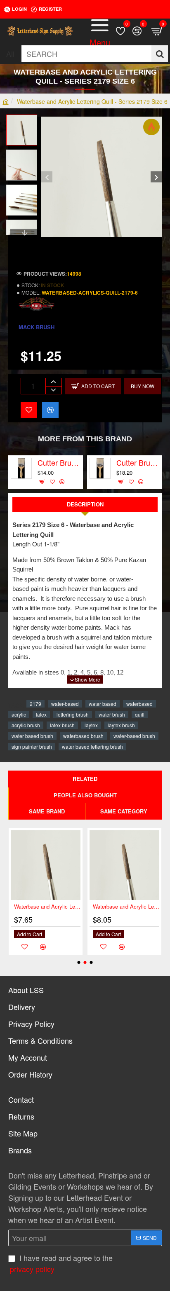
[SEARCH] (159, 53)
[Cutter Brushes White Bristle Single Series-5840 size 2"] (100, 468)
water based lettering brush (92, 746)
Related (85, 779)
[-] (53, 390)
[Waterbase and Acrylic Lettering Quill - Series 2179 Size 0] (45, 865)
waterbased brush (83, 735)
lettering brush (73, 714)
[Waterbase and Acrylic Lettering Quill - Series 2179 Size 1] (124, 865)
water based (102, 703)
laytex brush (121, 725)
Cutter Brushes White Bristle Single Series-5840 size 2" (137, 463)
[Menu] (99, 31)
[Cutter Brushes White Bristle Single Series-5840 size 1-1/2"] (21, 468)
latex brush (62, 725)
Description (85, 504)
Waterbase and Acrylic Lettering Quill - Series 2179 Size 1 (126, 906)
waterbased (139, 703)
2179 (35, 703)
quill (139, 714)
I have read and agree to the (61, 1263)
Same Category (123, 811)
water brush (112, 714)
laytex (91, 725)
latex (41, 714)
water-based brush (134, 735)
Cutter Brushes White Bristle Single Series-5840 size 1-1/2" (59, 463)
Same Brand (47, 811)
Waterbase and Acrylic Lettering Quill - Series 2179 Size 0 (47, 906)
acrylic (19, 714)
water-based (65, 703)
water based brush (32, 735)
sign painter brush (32, 746)
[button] (46, 177)
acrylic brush (26, 725)
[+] (53, 382)
